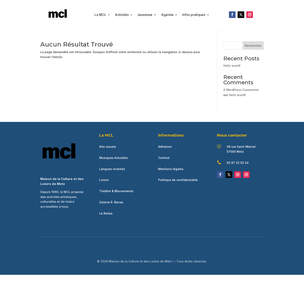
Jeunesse (144, 15)
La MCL (100, 15)
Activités (122, 15)
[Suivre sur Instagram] (249, 14)
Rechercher (253, 45)
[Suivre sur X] (241, 14)
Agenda (167, 15)
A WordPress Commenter (241, 90)
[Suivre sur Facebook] (232, 14)
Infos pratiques (193, 15)
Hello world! (232, 65)
